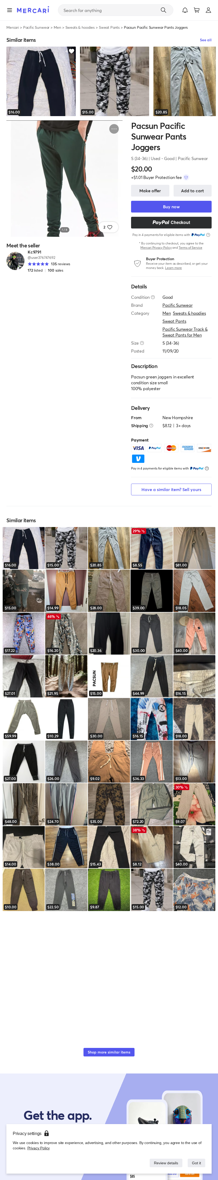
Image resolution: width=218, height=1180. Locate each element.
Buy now (171, 206)
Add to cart (192, 190)
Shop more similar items (109, 1052)
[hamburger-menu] (9, 10)
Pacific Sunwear (36, 27)
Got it (196, 1162)
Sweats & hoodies (80, 27)
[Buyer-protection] (186, 177)
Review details (164, 1162)
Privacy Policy (38, 1147)
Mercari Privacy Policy (155, 248)
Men (57, 27)
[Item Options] (114, 129)
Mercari (12, 27)
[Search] (163, 10)
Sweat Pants (109, 27)
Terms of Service (190, 248)
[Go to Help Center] (153, 297)
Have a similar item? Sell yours (171, 489)
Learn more (173, 268)
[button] (185, 10)
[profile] (208, 10)
